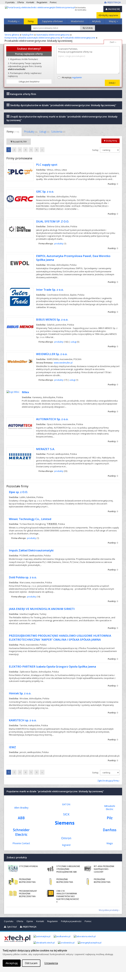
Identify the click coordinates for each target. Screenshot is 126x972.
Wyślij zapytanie (110, 15)
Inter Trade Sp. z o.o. (50, 289)
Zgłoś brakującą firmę (107, 780)
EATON (66, 804)
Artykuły (96, 21)
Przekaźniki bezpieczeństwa (27, 880)
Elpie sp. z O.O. (18, 492)
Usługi (44, 131)
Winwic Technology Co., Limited (30, 519)
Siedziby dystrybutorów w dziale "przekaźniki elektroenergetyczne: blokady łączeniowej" (63, 105)
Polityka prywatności (71, 921)
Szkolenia (58, 131)
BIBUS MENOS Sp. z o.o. (52, 319)
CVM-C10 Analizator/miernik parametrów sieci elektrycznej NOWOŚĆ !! (67, 896)
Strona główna (12, 34)
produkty (58, 243)
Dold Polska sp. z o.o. (23, 577)
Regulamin (52, 921)
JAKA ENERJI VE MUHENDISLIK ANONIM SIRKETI (42, 609)
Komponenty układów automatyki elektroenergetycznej (32, 37)
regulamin (77, 77)
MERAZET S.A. (45, 449)
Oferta (20, 921)
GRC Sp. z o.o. (45, 191)
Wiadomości (77, 21)
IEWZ (12, 747)
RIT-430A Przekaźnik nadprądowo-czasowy (104, 869)
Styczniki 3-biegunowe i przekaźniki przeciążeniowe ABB (68, 869)
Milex (25, 392)
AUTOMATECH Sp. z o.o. (52, 419)
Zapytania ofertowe (52, 21)
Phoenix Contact (21, 843)
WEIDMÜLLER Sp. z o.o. (51, 354)
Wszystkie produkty (108, 910)
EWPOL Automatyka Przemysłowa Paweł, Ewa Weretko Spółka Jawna (73, 258)
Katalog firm (28, 34)
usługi (73, 341)
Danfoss (109, 830)
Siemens (64, 823)
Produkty (13, 21)
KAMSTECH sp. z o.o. (23, 720)
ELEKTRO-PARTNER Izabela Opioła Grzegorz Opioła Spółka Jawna (52, 666)
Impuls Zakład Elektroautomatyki (31, 550)
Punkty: (113, 183)
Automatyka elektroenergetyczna (53, 34)
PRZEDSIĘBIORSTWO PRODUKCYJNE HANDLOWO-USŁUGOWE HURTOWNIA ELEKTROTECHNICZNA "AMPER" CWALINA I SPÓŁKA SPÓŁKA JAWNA (60, 637)
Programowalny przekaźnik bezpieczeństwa (28, 894)
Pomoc (88, 921)
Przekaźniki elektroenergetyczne (79, 37)
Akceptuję (72, 77)
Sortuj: (95, 150)
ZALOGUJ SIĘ (113, 9)
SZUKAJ (89, 27)
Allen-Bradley (21, 807)
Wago (109, 843)
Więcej (113, 21)
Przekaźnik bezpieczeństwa (64, 880)
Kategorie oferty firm (23, 94)
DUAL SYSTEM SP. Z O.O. (52, 221)
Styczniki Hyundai (28, 866)
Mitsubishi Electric (109, 807)
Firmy (31, 21)
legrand (66, 844)
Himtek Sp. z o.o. (20, 693)
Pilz (110, 818)
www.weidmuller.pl (63, 362)
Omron (66, 838)
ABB (21, 818)
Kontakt (40, 921)
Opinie (29, 921)
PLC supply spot (46, 164)
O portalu (8, 921)
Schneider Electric (21, 832)
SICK (66, 814)
